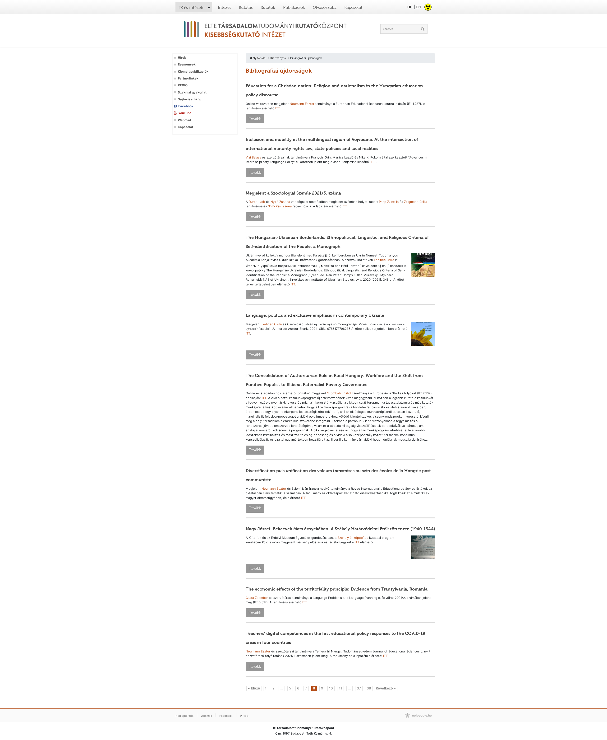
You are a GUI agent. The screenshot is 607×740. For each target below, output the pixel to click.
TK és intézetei (192, 7)
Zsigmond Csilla (415, 202)
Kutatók (268, 7)
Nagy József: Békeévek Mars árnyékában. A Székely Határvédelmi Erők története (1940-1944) (340, 528)
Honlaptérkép (184, 715)
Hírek (182, 57)
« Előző (254, 688)
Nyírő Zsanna (280, 202)
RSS (245, 715)
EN (418, 7)
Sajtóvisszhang (189, 99)
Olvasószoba (324, 7)
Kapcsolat (353, 7)
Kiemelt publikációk (193, 71)
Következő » (386, 688)
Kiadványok (278, 58)
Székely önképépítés (352, 538)
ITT (277, 108)
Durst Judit (257, 202)
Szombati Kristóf (339, 393)
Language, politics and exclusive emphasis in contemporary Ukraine (315, 315)
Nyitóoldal (259, 58)
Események (187, 64)
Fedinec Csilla (384, 260)
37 (359, 688)
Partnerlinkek (188, 78)
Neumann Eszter (302, 104)
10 (331, 688)
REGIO (183, 85)
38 (369, 688)
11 (340, 688)
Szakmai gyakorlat (192, 92)
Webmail (184, 120)
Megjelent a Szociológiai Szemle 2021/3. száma (293, 193)
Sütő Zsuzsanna (280, 206)
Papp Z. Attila (389, 202)
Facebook (185, 106)
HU (410, 7)
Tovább (255, 118)
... (281, 688)
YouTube (184, 113)
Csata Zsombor (257, 598)
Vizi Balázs (253, 157)
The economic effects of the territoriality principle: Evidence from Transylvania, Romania (337, 589)
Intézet (224, 7)
